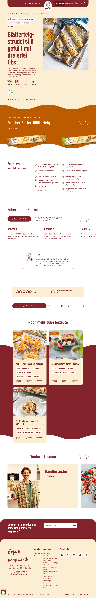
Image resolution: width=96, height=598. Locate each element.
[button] (30, 3)
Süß (21, 19)
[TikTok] (80, 554)
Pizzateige (47, 556)
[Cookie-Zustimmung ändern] (3, 592)
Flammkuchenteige (50, 558)
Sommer (11, 27)
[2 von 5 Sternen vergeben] (20, 291)
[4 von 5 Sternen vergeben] (27, 291)
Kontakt (36, 556)
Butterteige (47, 581)
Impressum (11, 594)
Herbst (26, 23)
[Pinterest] (68, 554)
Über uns (78, 3)
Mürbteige (47, 560)
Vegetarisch (29, 19)
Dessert (18, 23)
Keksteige (46, 583)
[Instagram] (62, 554)
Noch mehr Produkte (50, 585)
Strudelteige (47, 565)
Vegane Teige (48, 576)
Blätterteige (47, 554)
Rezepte (59, 3)
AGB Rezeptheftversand (40, 594)
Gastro (45, 587)
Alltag (10, 23)
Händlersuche (38, 554)
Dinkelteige (47, 578)
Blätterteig (12, 19)
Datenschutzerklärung (23, 594)
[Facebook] (86, 554)
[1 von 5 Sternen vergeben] (17, 291)
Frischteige (24, 3)
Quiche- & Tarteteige (50, 563)
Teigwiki (35, 3)
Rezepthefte (69, 3)
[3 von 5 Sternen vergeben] (24, 291)
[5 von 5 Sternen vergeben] (30, 291)
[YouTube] (74, 554)
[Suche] (84, 3)
